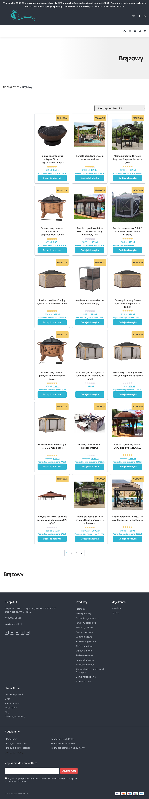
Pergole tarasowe (85, 659)
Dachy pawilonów (85, 632)
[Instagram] (130, 31)
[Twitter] (140, 31)
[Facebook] (125, 31)
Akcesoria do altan (85, 664)
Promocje (81, 608)
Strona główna (10, 87)
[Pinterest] (145, 31)
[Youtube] (135, 31)
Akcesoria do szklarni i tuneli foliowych (90, 671)
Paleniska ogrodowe (86, 641)
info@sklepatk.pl (13, 624)
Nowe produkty (83, 613)
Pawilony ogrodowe (86, 622)
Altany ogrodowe (84, 646)
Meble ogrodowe (84, 627)
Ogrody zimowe (84, 650)
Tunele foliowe (83, 681)
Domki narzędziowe (86, 676)
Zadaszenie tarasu (85, 655)
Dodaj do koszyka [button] (52, 177)
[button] (7, 31)
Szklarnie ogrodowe (86, 618)
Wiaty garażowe (84, 636)
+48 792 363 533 (13, 617)
